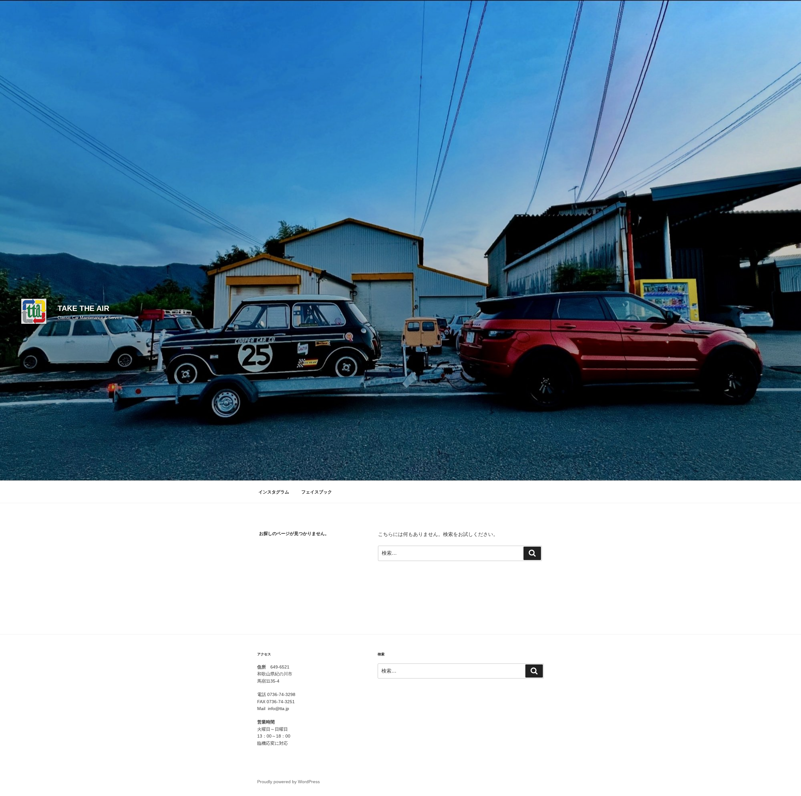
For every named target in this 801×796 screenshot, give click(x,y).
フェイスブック (316, 491)
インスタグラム (273, 491)
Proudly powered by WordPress (288, 781)
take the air (83, 308)
